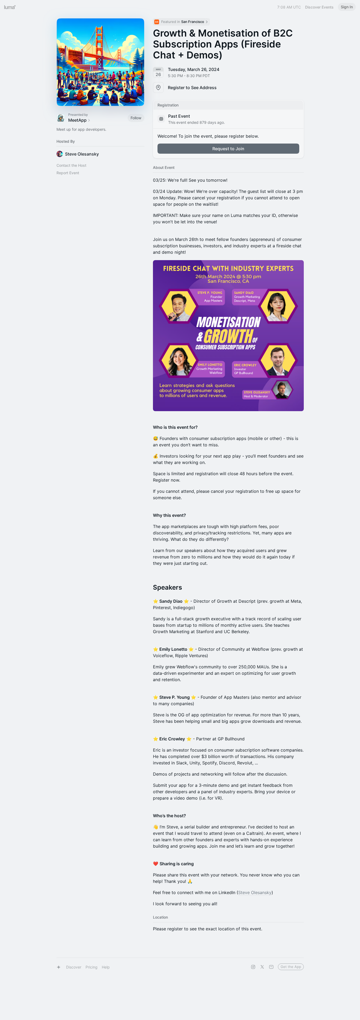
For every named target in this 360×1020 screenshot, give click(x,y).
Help (106, 967)
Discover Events (319, 7)
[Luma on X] (262, 966)
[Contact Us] (271, 966)
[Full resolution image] (228, 335)
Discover (73, 967)
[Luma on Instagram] (253, 966)
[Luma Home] (10, 7)
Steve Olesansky (255, 892)
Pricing (92, 967)
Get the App (291, 967)
